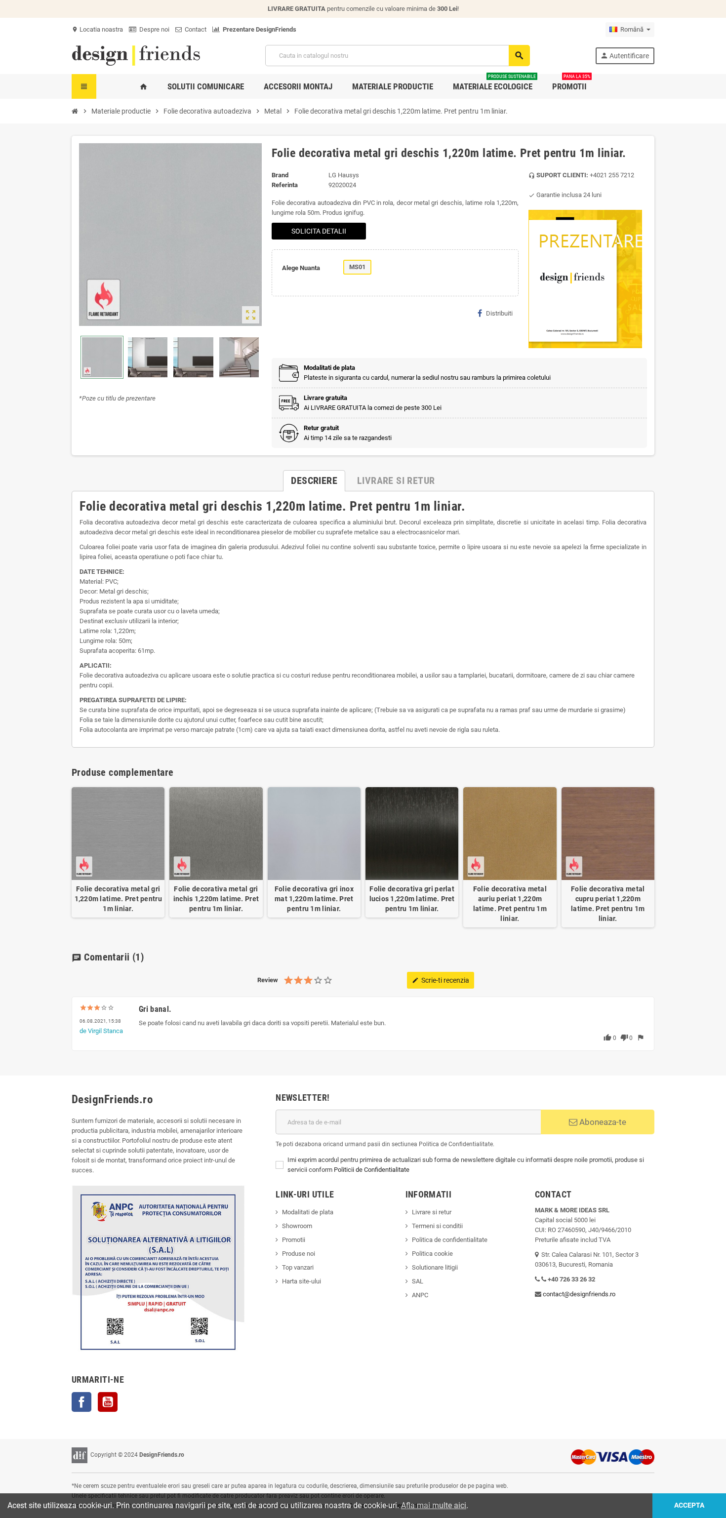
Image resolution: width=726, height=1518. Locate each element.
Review (267, 980)
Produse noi (298, 1253)
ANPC (420, 1295)
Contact (194, 29)
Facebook (81, 1402)
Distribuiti (499, 313)
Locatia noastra (97, 29)
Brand (280, 175)
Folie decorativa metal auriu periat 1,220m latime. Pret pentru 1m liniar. (510, 903)
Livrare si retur (431, 1212)
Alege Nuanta (301, 268)
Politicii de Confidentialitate (371, 1169)
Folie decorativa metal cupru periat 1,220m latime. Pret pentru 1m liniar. (608, 903)
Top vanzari (298, 1267)
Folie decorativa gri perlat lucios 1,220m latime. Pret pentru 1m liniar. (412, 899)
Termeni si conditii (437, 1226)
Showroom (297, 1226)
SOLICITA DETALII (318, 231)
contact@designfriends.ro (579, 1294)
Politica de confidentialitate (449, 1239)
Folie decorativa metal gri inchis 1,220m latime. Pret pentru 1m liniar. (216, 899)
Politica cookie (432, 1253)
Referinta (285, 185)
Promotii (293, 1239)
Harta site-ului (301, 1281)
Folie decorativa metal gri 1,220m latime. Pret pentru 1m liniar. (118, 899)
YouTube (108, 1402)
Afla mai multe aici (433, 1505)
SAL (417, 1281)
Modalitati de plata (307, 1212)
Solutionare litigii (435, 1267)
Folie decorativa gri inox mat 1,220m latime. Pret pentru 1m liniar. (314, 899)
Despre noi (152, 29)
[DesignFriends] (136, 55)
